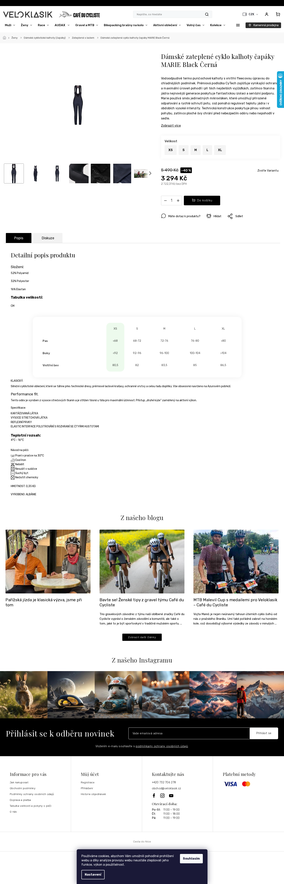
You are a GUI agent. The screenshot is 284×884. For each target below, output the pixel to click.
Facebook (154, 795)
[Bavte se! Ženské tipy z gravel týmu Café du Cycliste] (142, 561)
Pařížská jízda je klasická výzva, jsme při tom (43, 602)
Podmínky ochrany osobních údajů (32, 794)
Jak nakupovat (19, 782)
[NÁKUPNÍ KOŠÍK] (276, 14)
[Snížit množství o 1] (165, 201)
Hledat (206, 14)
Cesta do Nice (142, 841)
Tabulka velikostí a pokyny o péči (30, 805)
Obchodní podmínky (22, 788)
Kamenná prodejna (266, 25)
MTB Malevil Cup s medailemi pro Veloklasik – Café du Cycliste (235, 602)
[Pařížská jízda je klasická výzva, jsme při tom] (48, 561)
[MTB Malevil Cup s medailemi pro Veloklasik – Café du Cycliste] (236, 561)
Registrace (88, 782)
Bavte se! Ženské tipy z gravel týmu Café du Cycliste (142, 602)
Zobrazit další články (142, 637)
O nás (13, 811)
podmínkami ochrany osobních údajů (162, 746)
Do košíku (205, 200)
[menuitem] (10, 25)
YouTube (171, 796)
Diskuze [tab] (48, 238)
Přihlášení (87, 788)
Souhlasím (191, 858)
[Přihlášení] (266, 14)
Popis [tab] (18, 238)
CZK (252, 14)
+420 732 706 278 (164, 782)
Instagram (162, 796)
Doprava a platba (20, 799)
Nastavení (93, 874)
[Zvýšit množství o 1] (178, 201)
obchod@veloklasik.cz (166, 788)
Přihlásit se (264, 733)
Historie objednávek (93, 794)
